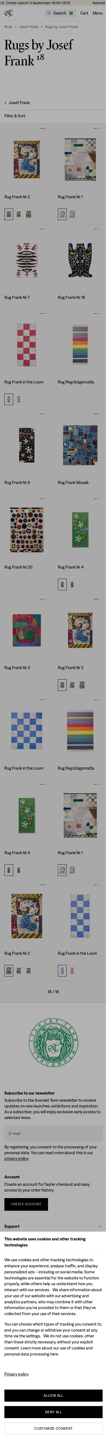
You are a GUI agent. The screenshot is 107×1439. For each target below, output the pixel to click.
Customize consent (53, 1428)
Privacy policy (16, 1374)
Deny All (53, 1412)
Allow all (53, 1395)
